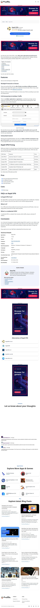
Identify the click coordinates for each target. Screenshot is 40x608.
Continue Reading (5, 516)
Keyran (6, 280)
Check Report (14, 257)
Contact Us (15, 599)
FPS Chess (7, 282)
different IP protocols (17, 89)
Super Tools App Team (15, 241)
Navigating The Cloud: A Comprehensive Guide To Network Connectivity (9, 507)
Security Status (21, 36)
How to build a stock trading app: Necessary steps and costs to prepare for (30, 578)
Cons (3, 67)
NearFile (12, 270)
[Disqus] (20, 422)
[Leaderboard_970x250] (20, 11)
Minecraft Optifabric (9, 281)
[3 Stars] (14, 30)
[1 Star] (12, 30)
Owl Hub (6, 283)
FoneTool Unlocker (8, 278)
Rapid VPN (17, 27)
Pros (3, 66)
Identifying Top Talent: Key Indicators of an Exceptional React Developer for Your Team (30, 530)
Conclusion (4, 71)
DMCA (23, 602)
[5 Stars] (16, 30)
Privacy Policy (24, 599)
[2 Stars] (13, 30)
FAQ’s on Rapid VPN (6, 69)
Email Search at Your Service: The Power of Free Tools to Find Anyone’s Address (10, 554)
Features (4, 63)
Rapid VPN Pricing (5, 64)
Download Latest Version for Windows (21, 33)
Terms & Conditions (26, 601)
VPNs (6, 21)
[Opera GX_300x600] (20, 319)
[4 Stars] (15, 30)
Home (3, 21)
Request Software (16, 601)
